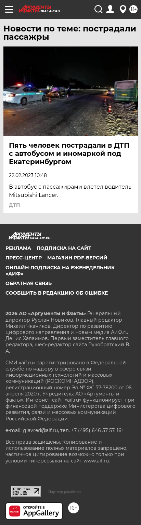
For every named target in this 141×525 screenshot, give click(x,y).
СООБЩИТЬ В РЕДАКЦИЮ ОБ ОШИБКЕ (56, 293)
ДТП (14, 205)
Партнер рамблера (64, 492)
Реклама (18, 248)
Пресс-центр (23, 258)
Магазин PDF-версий (77, 258)
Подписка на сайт (64, 248)
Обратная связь (28, 283)
